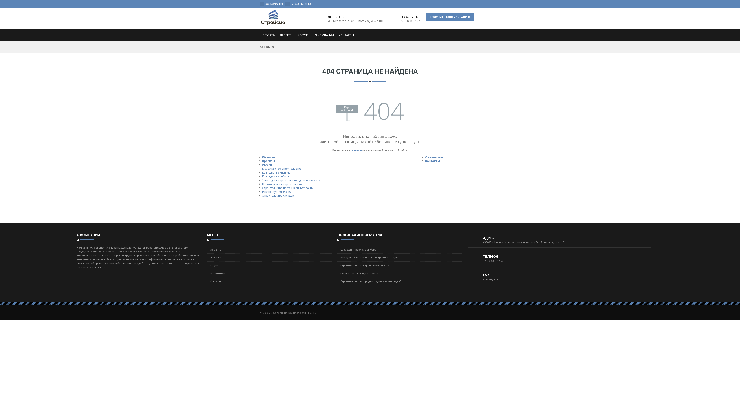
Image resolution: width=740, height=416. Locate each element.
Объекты (268, 35)
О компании (324, 35)
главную (356, 150)
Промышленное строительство (283, 184)
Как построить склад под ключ (359, 273)
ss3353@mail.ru (492, 279)
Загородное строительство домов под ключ (291, 180)
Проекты (286, 35)
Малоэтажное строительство (282, 168)
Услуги (303, 35)
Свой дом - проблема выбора (358, 249)
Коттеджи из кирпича (276, 172)
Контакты (346, 35)
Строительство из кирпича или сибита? (364, 265)
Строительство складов (278, 195)
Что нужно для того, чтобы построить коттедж (369, 257)
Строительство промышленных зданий (287, 188)
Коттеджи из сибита (275, 176)
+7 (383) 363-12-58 (493, 261)
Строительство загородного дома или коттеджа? (370, 281)
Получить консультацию (450, 17)
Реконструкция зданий (277, 192)
